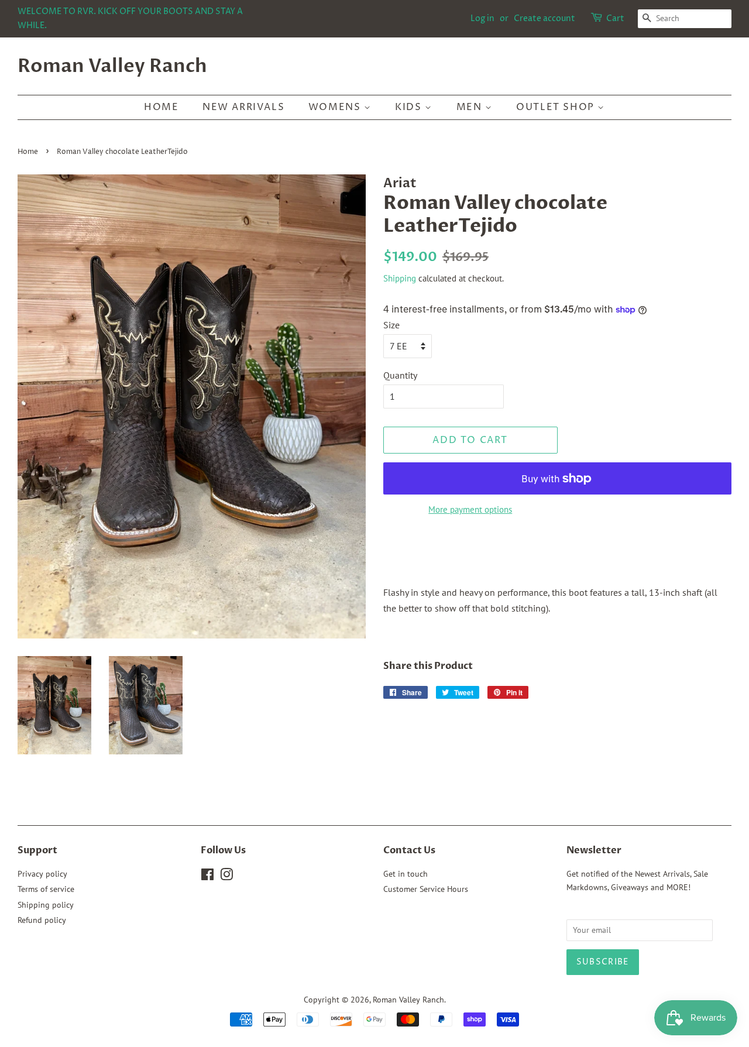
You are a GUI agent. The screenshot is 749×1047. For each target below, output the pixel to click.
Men (470, 107)
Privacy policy (42, 874)
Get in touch (405, 874)
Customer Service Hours (425, 889)
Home (161, 107)
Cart (615, 18)
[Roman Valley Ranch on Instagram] (226, 876)
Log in (482, 18)
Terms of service (46, 889)
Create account (544, 18)
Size (391, 325)
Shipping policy (46, 905)
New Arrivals (243, 107)
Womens (336, 107)
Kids (410, 107)
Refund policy (42, 920)
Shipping (399, 278)
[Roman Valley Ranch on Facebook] (207, 876)
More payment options (470, 509)
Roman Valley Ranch (112, 66)
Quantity (400, 375)
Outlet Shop (556, 107)
